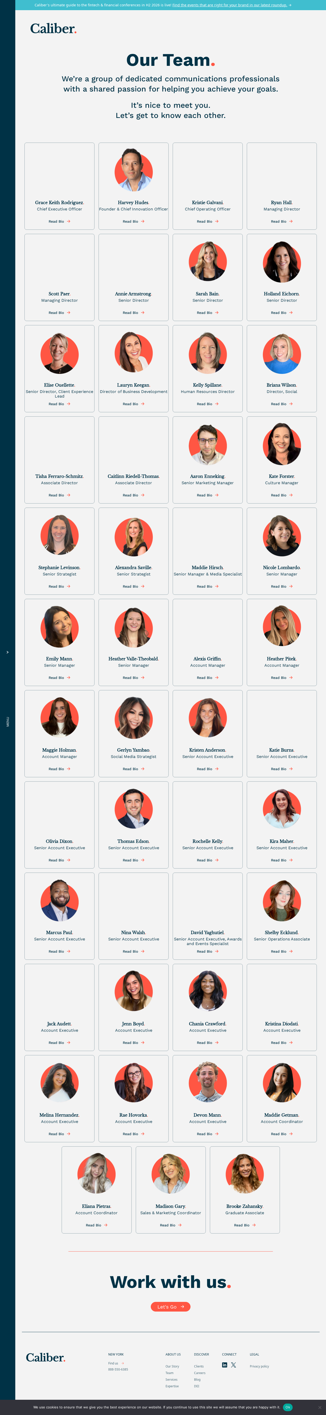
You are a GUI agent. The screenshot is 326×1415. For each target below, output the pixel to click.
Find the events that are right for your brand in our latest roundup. (229, 5)
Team (169, 1373)
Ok (288, 1407)
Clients (199, 1366)
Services (172, 1379)
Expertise (172, 1386)
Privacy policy (259, 1366)
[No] (319, 1407)
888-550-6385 (118, 1369)
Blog (197, 1379)
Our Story (172, 1366)
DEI (196, 1386)
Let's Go (166, 1307)
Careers (200, 1373)
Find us (113, 1363)
